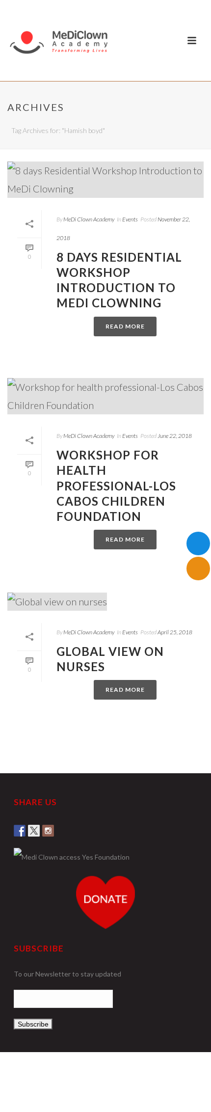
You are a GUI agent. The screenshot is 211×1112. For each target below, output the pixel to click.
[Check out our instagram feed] (48, 828)
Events (130, 219)
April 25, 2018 (175, 632)
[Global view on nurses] (105, 601)
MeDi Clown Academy (88, 219)
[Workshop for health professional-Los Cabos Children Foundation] (105, 396)
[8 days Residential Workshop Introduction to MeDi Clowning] (105, 180)
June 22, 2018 (175, 435)
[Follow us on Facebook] (20, 828)
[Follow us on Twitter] (34, 828)
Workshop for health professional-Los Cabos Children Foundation (116, 485)
